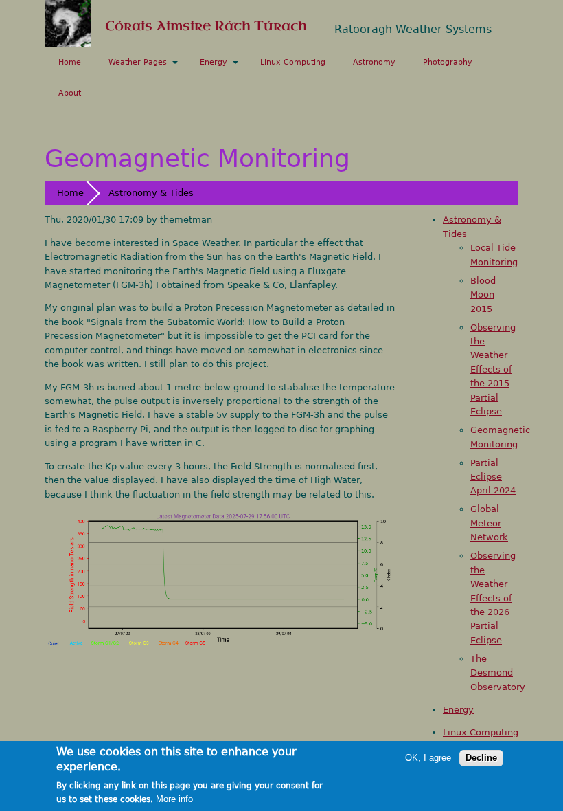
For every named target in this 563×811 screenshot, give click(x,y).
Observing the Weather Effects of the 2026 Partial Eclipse (493, 598)
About (69, 93)
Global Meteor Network (489, 523)
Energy (213, 62)
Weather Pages (137, 62)
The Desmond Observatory (497, 673)
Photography (447, 62)
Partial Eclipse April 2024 (493, 477)
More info (174, 799)
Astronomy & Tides (151, 193)
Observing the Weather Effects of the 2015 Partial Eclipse (493, 369)
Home (69, 62)
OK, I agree (428, 758)
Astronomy (374, 62)
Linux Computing (292, 62)
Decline (481, 758)
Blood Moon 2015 (483, 295)
